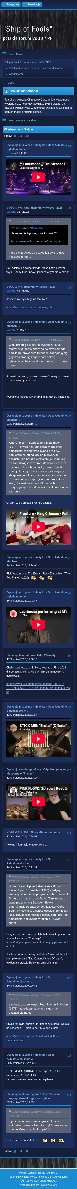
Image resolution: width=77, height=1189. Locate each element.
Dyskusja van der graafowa (24, 769)
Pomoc (22, 1172)
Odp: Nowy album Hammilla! (42, 832)
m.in (27, 902)
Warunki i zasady (36, 1172)
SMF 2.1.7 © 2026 (30, 1181)
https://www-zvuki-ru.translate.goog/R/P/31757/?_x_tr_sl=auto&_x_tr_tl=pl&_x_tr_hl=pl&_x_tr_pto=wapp (38, 687)
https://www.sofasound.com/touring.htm (36, 241)
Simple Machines (48, 1181)
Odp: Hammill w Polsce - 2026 (43, 207)
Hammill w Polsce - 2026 (39, 286)
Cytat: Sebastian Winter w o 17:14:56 (37, 221)
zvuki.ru (24, 671)
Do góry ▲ (52, 1172)
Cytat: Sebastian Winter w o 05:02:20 (37, 339)
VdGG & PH (14, 207)
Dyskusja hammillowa (21, 655)
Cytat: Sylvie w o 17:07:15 (33, 228)
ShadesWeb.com (48, 1185)
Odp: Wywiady (46, 655)
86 (27, 135)
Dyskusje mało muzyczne (23, 1094)
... (24, 135)
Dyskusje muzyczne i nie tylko (26, 145)
